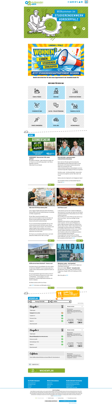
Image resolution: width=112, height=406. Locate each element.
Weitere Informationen (72, 403)
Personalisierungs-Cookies (72, 398)
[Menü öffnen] (86, 2)
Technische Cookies (40, 398)
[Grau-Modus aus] (73, 2)
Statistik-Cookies (51, 398)
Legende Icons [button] (35, 364)
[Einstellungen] (82, 2)
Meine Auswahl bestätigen (51, 401)
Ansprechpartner (32, 382)
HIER (74, 238)
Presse (29, 387)
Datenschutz (50, 384)
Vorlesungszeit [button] (69, 310)
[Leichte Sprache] (71, 2)
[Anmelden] (79, 2)
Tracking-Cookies (61, 398)
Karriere (30, 386)
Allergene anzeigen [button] (70, 306)
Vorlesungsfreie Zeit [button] (76, 310)
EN (68, 2)
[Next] (50, 301)
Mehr (49, 184)
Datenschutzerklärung (57, 395)
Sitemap (49, 386)
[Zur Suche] (77, 2)
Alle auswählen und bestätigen (67, 401)
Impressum (49, 382)
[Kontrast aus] (75, 2)
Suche (48, 387)
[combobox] (61, 301)
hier (63, 182)
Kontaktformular (32, 384)
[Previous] (29, 301)
